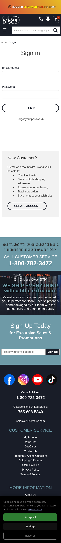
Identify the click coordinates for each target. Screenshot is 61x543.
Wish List (30, 441)
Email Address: (11, 67)
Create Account (27, 206)
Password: (8, 86)
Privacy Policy (30, 469)
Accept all (30, 517)
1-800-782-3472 (30, 263)
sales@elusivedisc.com (30, 421)
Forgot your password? (30, 119)
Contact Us (30, 451)
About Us (30, 494)
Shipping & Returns (30, 460)
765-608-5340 (30, 412)
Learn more (35, 509)
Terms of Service (30, 474)
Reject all (30, 535)
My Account (30, 437)
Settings (30, 526)
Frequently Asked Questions (30, 455)
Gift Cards (31, 446)
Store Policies (30, 465)
